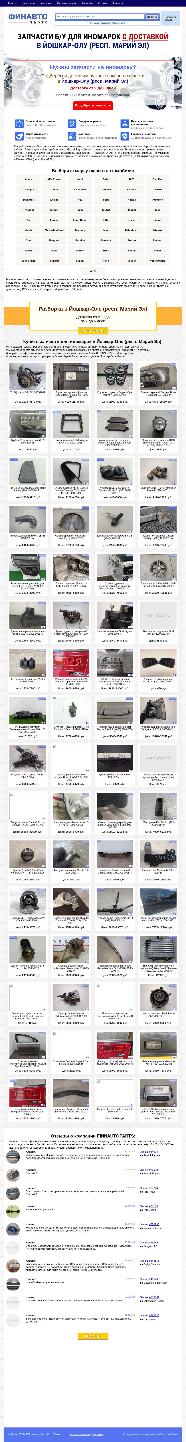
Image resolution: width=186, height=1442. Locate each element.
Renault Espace (151, 1173)
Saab (54, 250)
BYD (131, 179)
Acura (28, 179)
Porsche (106, 240)
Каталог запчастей (93, 330)
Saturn (80, 250)
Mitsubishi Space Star (155, 1283)
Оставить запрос (67, 3)
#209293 (154, 1169)
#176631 (154, 1297)
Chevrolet (80, 189)
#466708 (154, 1279)
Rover (28, 250)
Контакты (117, 3)
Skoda (132, 250)
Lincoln (157, 220)
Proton (132, 240)
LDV (105, 220)
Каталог (12, 3)
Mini (106, 230)
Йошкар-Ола (38, 1434)
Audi (80, 179)
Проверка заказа (170, 18)
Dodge (54, 199)
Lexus (132, 220)
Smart (157, 250)
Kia (29, 220)
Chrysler (106, 189)
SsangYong (28, 260)
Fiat (80, 199)
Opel (28, 240)
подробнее (111, 137)
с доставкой (145, 36)
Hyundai (28, 209)
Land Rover (80, 220)
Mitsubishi (131, 230)
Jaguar (132, 209)
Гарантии (87, 3)
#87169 (153, 1206)
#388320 (154, 1315)
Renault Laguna (151, 1155)
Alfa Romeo (54, 179)
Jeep (158, 209)
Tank (106, 260)
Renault (157, 240)
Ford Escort (149, 1210)
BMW (106, 179)
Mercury (80, 230)
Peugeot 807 (150, 1246)
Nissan (157, 230)
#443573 (154, 1260)
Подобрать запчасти (93, 105)
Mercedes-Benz (54, 230)
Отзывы (102, 3)
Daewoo (158, 189)
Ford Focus (149, 1192)
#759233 (154, 1224)
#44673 (153, 1151)
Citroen (131, 189)
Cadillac (158, 179)
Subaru (54, 260)
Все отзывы (93, 1335)
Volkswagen (157, 260)
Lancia (54, 220)
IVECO (106, 209)
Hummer (157, 199)
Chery (54, 189)
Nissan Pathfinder (152, 1228)
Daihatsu (28, 199)
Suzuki (80, 260)
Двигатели (29, 3)
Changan (28, 189)
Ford (106, 199)
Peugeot (54, 240)
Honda (132, 199)
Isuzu (80, 209)
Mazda (29, 230)
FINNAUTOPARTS (20, 1434)
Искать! (152, 16)
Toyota (132, 260)
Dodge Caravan (151, 1264)
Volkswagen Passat (153, 1301)
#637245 (154, 1188)
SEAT (106, 250)
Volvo (93, 270)
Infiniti (54, 209)
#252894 (154, 1242)
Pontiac (80, 240)
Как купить (46, 3)
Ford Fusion (149, 1319)
